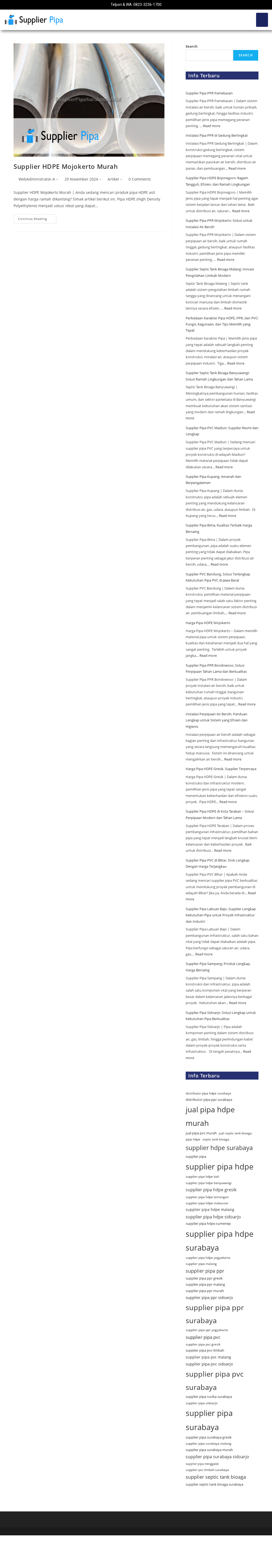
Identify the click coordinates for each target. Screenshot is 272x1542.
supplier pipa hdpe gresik (211, 1190)
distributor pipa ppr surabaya (209, 1099)
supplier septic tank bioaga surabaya (214, 1484)
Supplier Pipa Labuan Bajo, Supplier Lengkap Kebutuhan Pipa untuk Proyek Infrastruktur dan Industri (221, 915)
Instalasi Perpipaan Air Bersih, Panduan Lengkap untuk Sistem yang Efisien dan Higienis (217, 720)
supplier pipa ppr (205, 1271)
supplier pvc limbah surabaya (207, 1470)
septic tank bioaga (215, 1139)
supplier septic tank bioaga (216, 1477)
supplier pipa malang (201, 1263)
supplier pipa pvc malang (208, 1357)
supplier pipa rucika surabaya (209, 1396)
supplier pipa (196, 1156)
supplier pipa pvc (203, 1337)
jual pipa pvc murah (201, 1133)
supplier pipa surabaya (209, 1420)
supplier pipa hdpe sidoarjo (213, 1217)
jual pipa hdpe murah (210, 1116)
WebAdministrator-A (37, 179)
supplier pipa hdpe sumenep (208, 1223)
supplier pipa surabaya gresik (209, 1437)
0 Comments (140, 179)
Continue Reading (37, 217)
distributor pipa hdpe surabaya (208, 1093)
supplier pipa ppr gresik (204, 1278)
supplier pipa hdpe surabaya (219, 1240)
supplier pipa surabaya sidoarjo (217, 1457)
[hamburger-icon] (262, 20)
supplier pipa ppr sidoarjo (209, 1297)
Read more (211, 125)
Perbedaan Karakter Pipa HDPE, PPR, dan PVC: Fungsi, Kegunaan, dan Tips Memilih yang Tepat (222, 324)
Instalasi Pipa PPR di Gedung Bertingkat (217, 135)
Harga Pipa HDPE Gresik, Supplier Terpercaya (221, 768)
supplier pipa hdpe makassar (207, 1203)
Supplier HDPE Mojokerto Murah (66, 166)
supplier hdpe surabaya (219, 1148)
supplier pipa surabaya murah (209, 1449)
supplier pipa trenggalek (202, 1464)
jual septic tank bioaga (235, 1133)
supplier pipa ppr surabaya (215, 1313)
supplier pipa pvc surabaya (215, 1380)
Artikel (113, 179)
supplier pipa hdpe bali (202, 1176)
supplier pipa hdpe (219, 1166)
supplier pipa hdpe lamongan (207, 1197)
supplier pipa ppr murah (205, 1290)
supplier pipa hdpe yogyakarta (208, 1257)
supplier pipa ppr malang (205, 1284)
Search (192, 46)
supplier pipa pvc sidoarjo (209, 1364)
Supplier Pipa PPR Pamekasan (209, 93)
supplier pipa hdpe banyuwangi (209, 1183)
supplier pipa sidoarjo (202, 1403)
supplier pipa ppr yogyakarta (207, 1330)
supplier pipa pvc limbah (205, 1350)
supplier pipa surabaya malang (208, 1443)
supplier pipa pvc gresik (203, 1344)
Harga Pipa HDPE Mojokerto (208, 622)
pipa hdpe (193, 1139)
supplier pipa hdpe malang (210, 1209)
